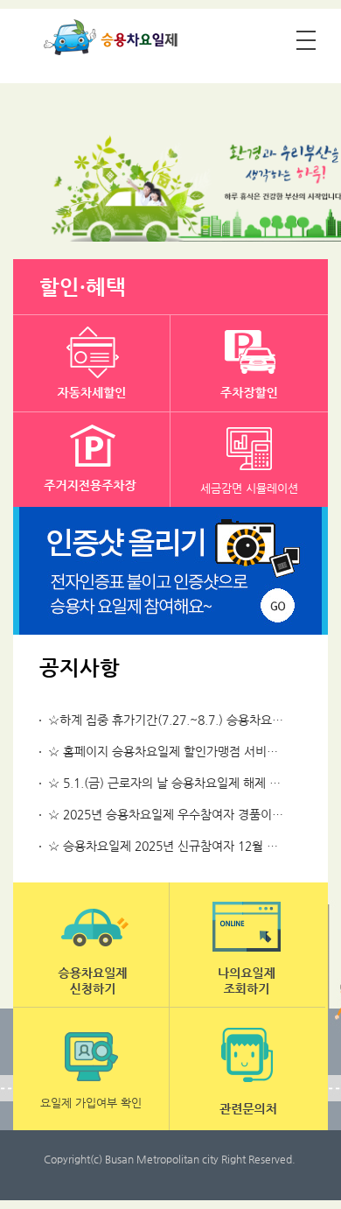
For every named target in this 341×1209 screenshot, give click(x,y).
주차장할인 (249, 363)
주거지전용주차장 (91, 460)
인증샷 (170, 571)
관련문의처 (247, 1069)
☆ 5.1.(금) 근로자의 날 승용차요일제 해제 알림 (170, 783)
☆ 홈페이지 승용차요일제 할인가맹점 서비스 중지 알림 (189, 751)
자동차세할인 (91, 363)
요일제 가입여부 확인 (91, 1102)
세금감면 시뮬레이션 (249, 488)
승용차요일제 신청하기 (91, 944)
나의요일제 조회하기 (247, 944)
